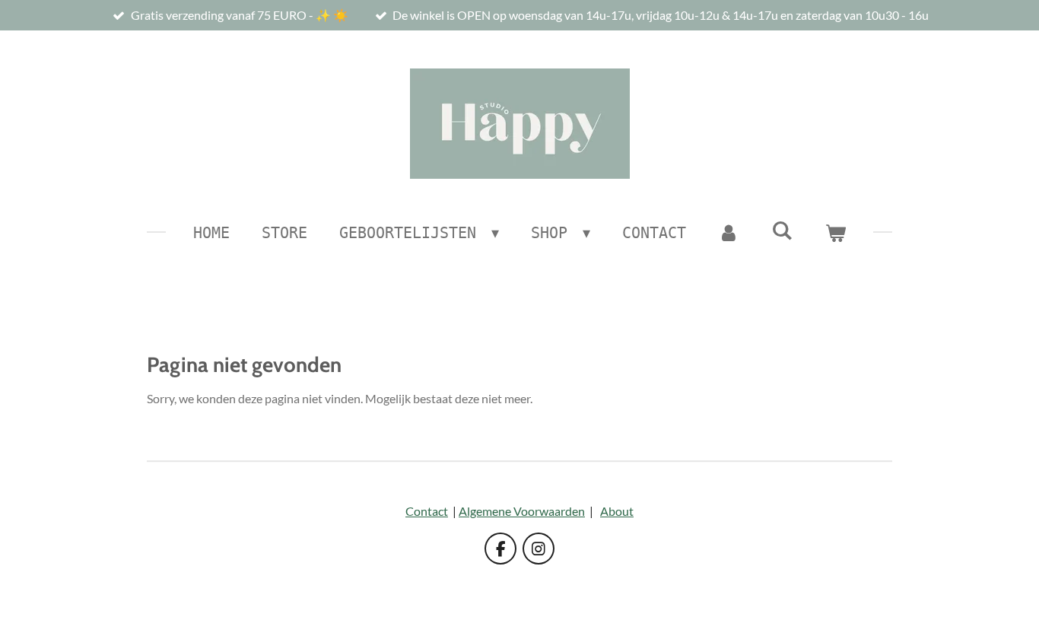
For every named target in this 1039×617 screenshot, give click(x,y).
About (617, 511)
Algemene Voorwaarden (522, 511)
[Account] (728, 233)
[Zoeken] (782, 230)
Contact (426, 511)
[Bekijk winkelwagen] (835, 233)
